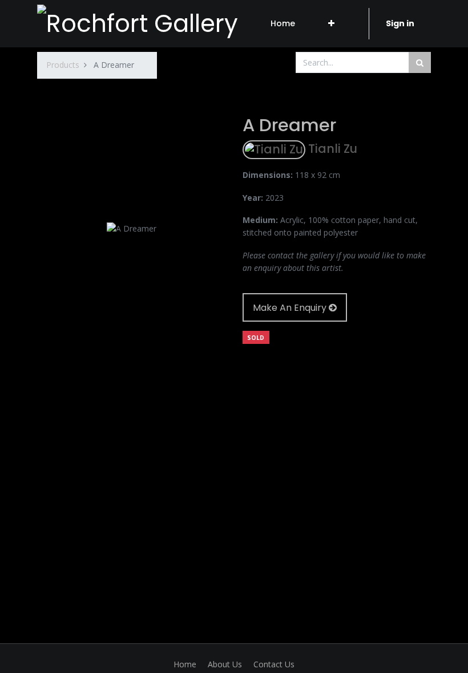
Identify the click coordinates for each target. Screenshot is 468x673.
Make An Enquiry (291, 307)
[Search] (420, 62)
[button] (331, 23)
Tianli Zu (331, 149)
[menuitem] (282, 23)
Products (62, 64)
